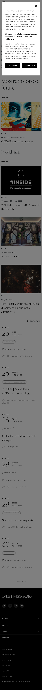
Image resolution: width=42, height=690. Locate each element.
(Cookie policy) (10, 56)
